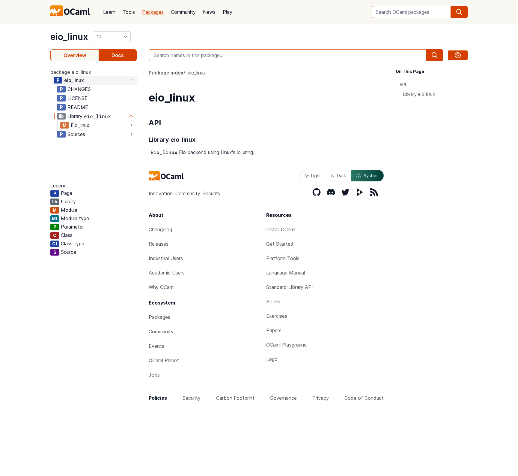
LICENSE (77, 98)
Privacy (320, 398)
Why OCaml (161, 287)
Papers (273, 330)
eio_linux (69, 36)
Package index (166, 73)
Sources (76, 134)
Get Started (279, 244)
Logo (272, 359)
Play (227, 12)
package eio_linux (70, 72)
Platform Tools (282, 258)
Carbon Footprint (235, 398)
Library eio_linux (419, 94)
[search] (459, 12)
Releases (158, 244)
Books (273, 302)
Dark (341, 175)
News (209, 12)
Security (192, 398)
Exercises (276, 316)
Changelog (160, 229)
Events (156, 346)
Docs (118, 55)
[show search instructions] (458, 55)
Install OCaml (280, 229)
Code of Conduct (364, 398)
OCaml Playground (286, 345)
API (403, 84)
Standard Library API (289, 287)
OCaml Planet (164, 360)
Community (183, 12)
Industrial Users (166, 258)
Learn (109, 12)
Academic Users (167, 273)
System (371, 175)
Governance (283, 398)
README (77, 107)
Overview (75, 55)
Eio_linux (80, 125)
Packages (153, 12)
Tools (129, 12)
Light (316, 175)
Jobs (154, 375)
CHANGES (79, 89)
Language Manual (285, 273)
